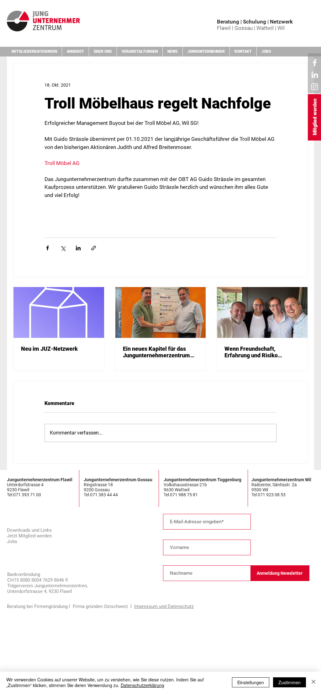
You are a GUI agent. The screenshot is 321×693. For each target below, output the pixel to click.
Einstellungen (250, 682)
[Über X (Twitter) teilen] (63, 248)
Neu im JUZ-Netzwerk (49, 348)
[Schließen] (313, 682)
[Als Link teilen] (94, 248)
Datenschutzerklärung (142, 685)
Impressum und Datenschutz (164, 606)
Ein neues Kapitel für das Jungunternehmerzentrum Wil (156, 352)
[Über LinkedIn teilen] (78, 248)
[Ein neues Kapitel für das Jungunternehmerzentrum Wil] (160, 312)
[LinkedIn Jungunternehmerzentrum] (314, 74)
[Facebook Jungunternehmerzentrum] (314, 62)
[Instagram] (314, 86)
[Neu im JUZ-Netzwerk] (58, 312)
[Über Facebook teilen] (47, 248)
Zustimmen (289, 682)
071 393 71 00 (27, 494)
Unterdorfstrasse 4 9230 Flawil (25, 487)
